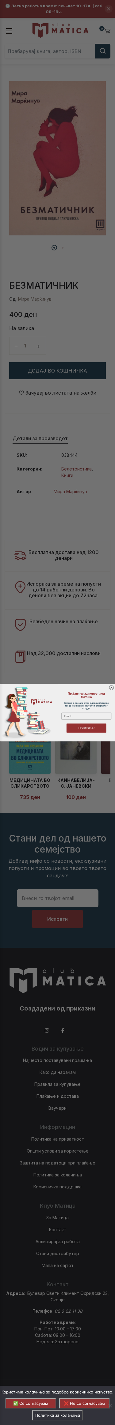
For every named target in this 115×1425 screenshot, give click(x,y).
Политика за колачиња (57, 1415)
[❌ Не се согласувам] (110, 1405)
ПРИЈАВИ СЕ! (86, 728)
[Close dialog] (111, 687)
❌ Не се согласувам (84, 1403)
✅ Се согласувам (30, 1403)
